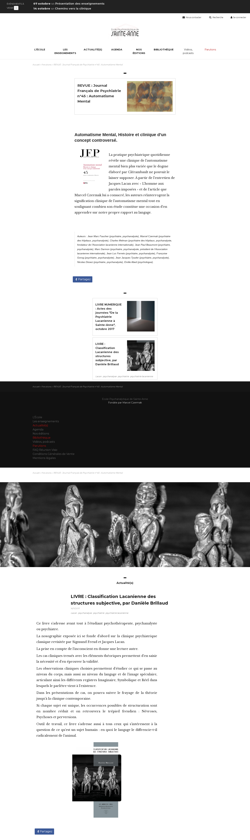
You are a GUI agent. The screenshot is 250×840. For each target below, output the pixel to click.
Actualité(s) (93, 49)
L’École (39, 49)
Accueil (36, 64)
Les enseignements (65, 51)
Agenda (116, 49)
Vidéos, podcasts (188, 51)
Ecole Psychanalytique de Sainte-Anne (125, 399)
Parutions (210, 49)
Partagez (84, 279)
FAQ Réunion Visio (45, 449)
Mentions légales (44, 458)
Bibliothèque (163, 49)
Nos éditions (139, 51)
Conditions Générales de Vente (53, 454)
